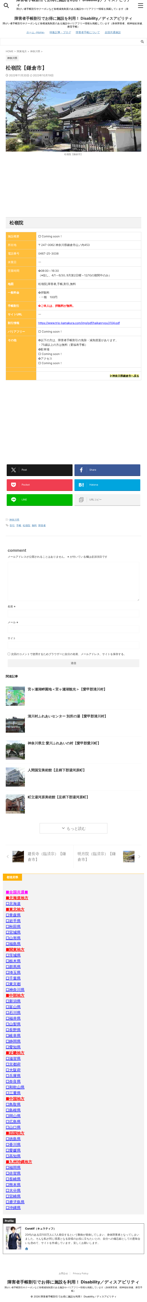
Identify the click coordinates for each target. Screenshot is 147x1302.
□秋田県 (13, 926)
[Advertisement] (73, 186)
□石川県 (13, 1012)
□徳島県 (13, 1139)
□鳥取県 (13, 1104)
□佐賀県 (13, 1173)
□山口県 (13, 1127)
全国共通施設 (113, 32)
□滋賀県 (13, 1058)
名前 (12, 606)
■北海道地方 (17, 898)
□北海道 (13, 903)
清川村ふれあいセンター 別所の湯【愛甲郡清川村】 (68, 716)
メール (13, 622)
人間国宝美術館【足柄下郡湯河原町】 (57, 770)
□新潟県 (13, 1001)
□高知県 (13, 1156)
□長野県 (13, 1030)
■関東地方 (15, 949)
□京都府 (13, 1064)
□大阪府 (13, 1070)
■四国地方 (15, 1133)
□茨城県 (13, 955)
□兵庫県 (13, 1075)
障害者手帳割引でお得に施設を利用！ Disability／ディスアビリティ (73, 18)
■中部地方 (15, 995)
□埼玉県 (13, 972)
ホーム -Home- (35, 32)
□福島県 (13, 944)
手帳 (18, 525)
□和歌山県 (15, 1087)
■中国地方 (15, 1098)
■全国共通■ (17, 892)
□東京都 (13, 984)
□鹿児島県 (15, 1202)
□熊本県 (13, 1184)
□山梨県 (13, 1024)
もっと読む (76, 828)
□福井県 (13, 1018)
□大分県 (13, 1190)
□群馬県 (13, 966)
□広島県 (13, 1121)
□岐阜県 (13, 1035)
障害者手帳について (88, 32)
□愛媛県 (13, 1150)
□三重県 (13, 1093)
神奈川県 (14, 519)
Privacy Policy (80, 1273)
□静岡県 (13, 1041)
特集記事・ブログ (60, 32)
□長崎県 (13, 1179)
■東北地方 (15, 909)
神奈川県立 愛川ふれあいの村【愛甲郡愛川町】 (64, 743)
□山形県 (13, 938)
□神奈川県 (15, 989)
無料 (34, 525)
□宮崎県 (13, 1196)
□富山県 (13, 1007)
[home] (27, 1249)
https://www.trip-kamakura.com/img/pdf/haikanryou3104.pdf (79, 323)
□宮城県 (13, 932)
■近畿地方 (15, 1053)
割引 (12, 525)
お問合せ (63, 1273)
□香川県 (13, 1144)
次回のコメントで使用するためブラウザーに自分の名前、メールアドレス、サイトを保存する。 (68, 654)
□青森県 (13, 915)
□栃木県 (13, 961)
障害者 (42, 525)
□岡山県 (13, 1116)
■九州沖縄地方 (19, 1162)
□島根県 (13, 1110)
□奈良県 (13, 1081)
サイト (12, 638)
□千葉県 (13, 978)
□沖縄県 (13, 1207)
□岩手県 (13, 921)
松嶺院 (26, 525)
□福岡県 (13, 1167)
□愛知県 (13, 1047)
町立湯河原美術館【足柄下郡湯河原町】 (59, 797)
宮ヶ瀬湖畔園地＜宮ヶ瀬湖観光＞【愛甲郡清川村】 (67, 689)
